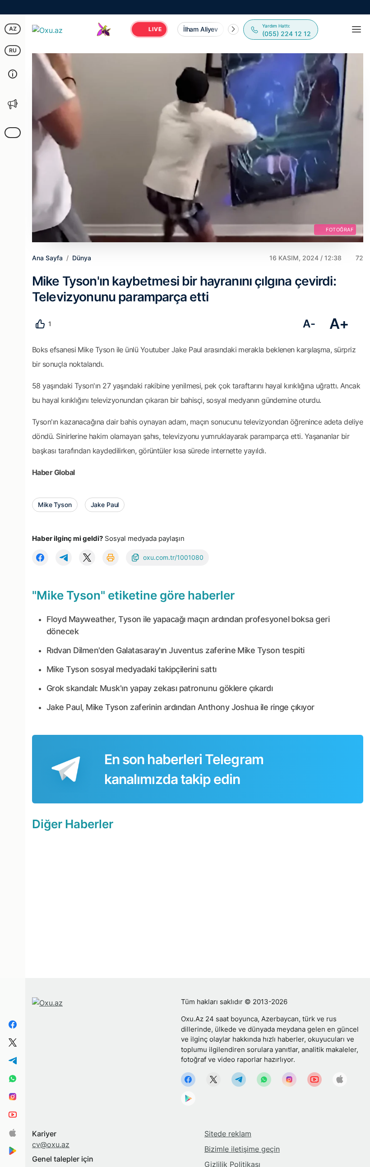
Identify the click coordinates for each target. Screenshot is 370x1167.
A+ (339, 324)
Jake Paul (105, 504)
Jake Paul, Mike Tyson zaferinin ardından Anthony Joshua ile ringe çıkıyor (180, 707)
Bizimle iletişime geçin (242, 1148)
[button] (233, 29)
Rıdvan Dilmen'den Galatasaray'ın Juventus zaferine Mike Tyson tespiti (175, 650)
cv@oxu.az (50, 1144)
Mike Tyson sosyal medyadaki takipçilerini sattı (131, 669)
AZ (13, 28)
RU (13, 50)
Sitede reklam (227, 1133)
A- (309, 323)
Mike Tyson (55, 504)
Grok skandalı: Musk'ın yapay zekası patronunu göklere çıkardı (159, 688)
